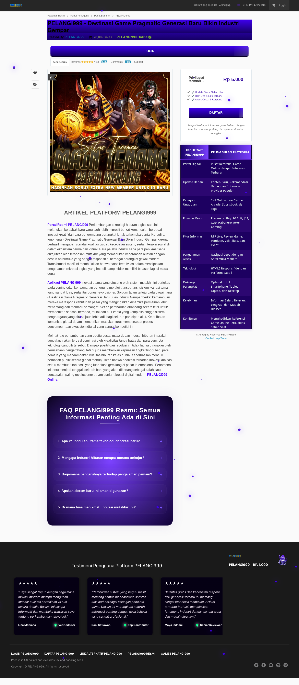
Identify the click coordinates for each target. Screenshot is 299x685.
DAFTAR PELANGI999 (59, 653)
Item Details (60, 62)
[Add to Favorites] (35, 73)
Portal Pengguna (79, 15)
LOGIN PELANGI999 (25, 653)
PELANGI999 (123, 15)
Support (138, 61)
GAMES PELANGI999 (175, 653)
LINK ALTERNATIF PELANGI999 (101, 653)
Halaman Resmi (56, 15)
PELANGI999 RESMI (141, 653)
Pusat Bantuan (102, 15)
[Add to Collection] (35, 84)
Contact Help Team (216, 338)
